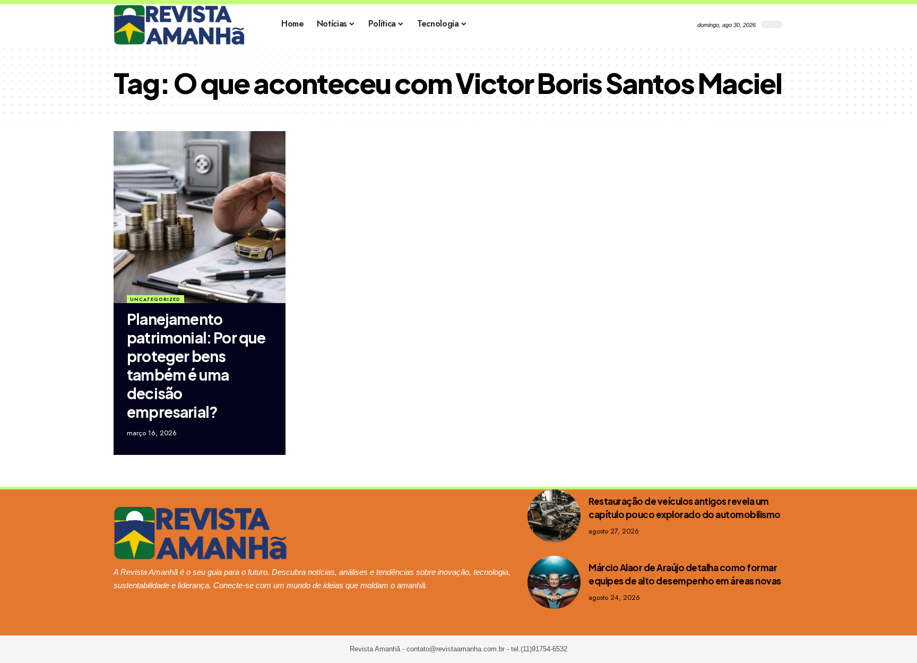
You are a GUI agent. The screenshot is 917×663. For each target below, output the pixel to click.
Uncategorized (155, 299)
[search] (795, 24)
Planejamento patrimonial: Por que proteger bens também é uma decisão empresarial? (196, 365)
